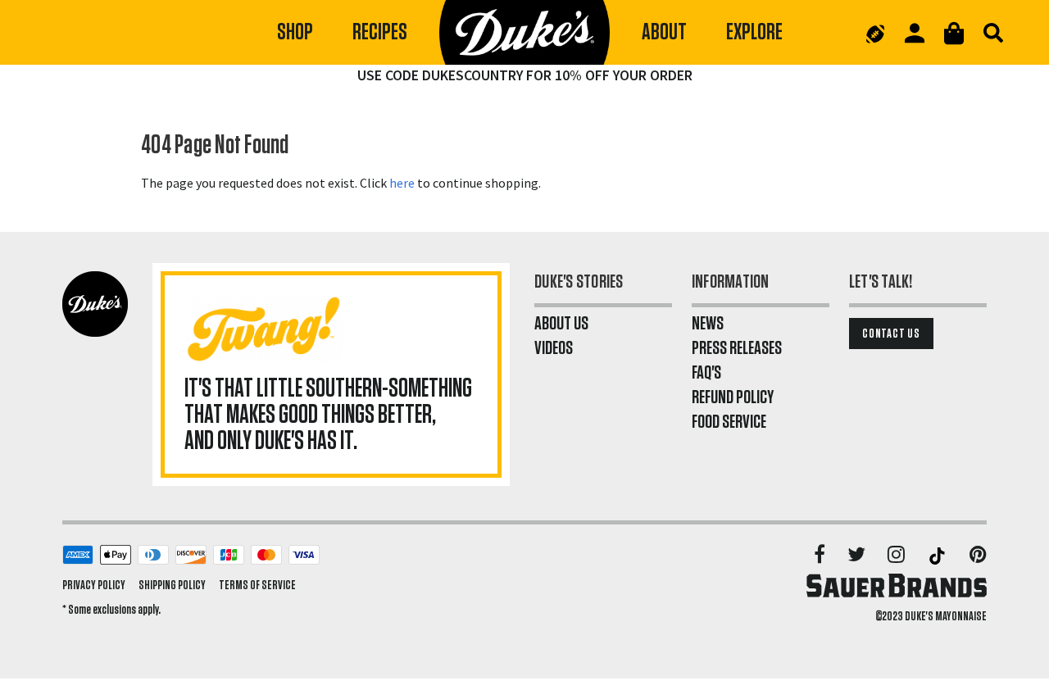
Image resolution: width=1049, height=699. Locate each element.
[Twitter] (857, 555)
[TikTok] (938, 555)
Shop (295, 32)
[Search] (993, 32)
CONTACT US (891, 333)
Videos (553, 348)
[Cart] (954, 33)
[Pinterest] (978, 555)
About (664, 32)
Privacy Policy (93, 585)
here (402, 183)
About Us (561, 324)
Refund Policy (733, 397)
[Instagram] (897, 555)
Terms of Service (257, 585)
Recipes (379, 32)
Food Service (729, 422)
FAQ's (706, 373)
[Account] (914, 33)
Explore (754, 32)
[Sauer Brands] (896, 585)
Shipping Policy (172, 585)
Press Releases (737, 348)
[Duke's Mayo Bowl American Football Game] (875, 32)
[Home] (524, 33)
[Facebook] (821, 555)
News (708, 324)
